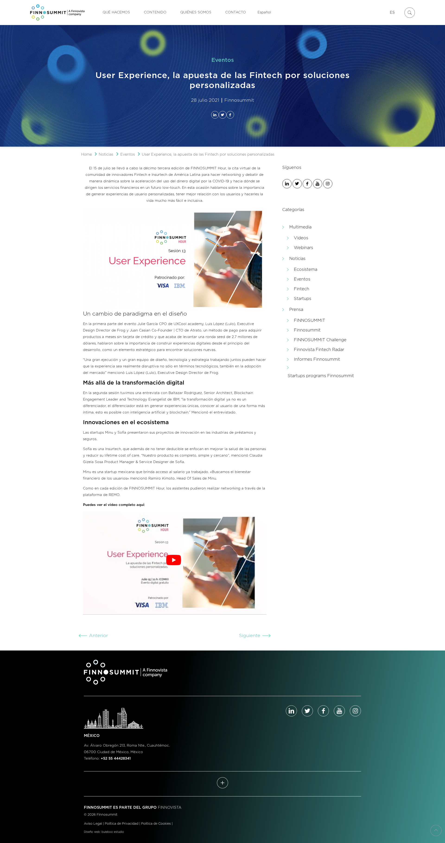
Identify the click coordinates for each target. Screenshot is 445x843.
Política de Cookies (156, 823)
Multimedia (300, 227)
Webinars (303, 248)
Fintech (301, 289)
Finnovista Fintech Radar (319, 350)
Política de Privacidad (121, 823)
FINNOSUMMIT (309, 321)
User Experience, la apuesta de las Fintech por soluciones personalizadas (208, 154)
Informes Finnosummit (317, 359)
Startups (302, 299)
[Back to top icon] (436, 830)
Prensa (296, 310)
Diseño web (92, 831)
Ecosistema (305, 270)
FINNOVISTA (169, 807)
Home (86, 154)
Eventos (127, 154)
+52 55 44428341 (116, 758)
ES (392, 12)
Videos (301, 238)
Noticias (106, 154)
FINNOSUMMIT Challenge (320, 340)
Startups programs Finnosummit (321, 376)
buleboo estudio (113, 831)
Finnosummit (307, 330)
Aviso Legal (93, 823)
